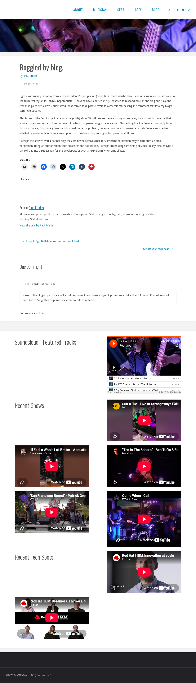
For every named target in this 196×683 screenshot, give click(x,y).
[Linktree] (189, 9)
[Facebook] (177, 9)
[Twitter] (183, 9)
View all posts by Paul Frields (38, 225)
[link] (169, 9)
